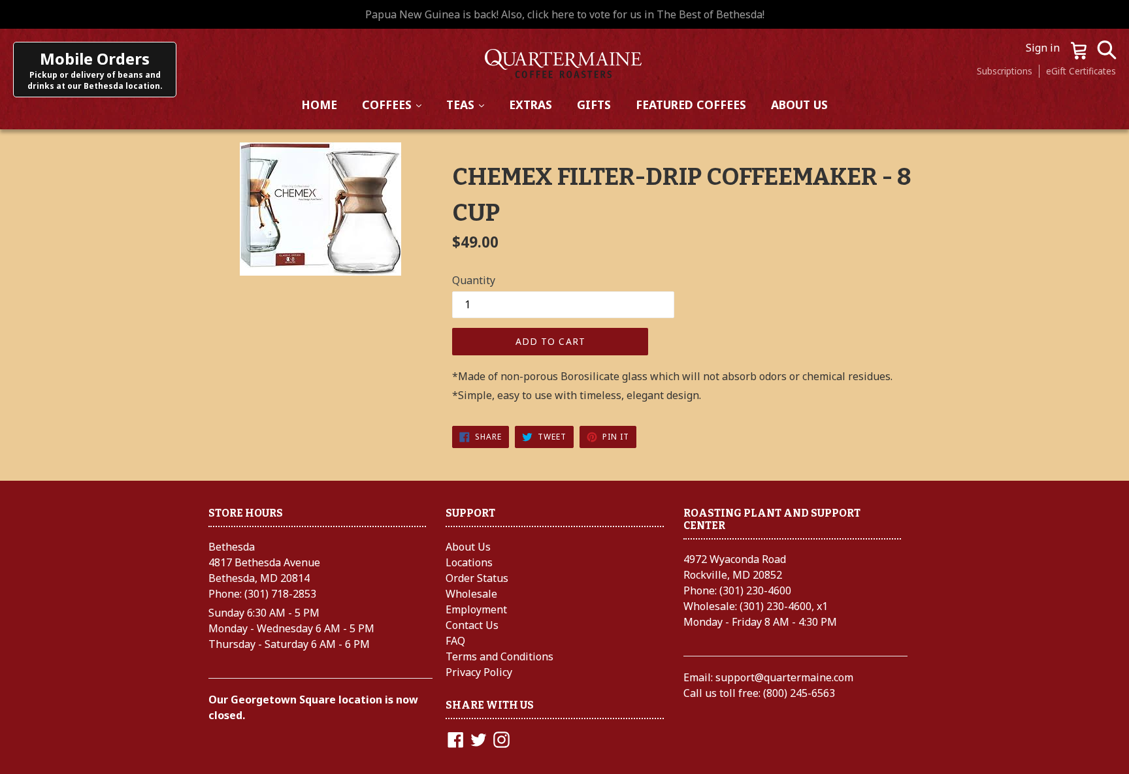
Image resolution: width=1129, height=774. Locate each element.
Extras (530, 104)
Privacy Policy (479, 672)
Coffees (397, 104)
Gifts (594, 104)
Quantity (473, 280)
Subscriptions (1004, 71)
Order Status (477, 578)
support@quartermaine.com (784, 677)
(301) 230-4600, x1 (784, 606)
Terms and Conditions (499, 656)
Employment (476, 609)
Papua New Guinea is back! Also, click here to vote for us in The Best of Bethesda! (564, 14)
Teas (470, 104)
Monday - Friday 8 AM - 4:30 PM (760, 622)
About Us (799, 104)
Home (319, 104)
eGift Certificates (1081, 71)
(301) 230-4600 (755, 590)
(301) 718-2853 (280, 594)
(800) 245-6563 (799, 693)
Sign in (1044, 47)
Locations (469, 562)
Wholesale (471, 594)
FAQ (455, 641)
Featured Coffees (691, 104)
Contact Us (472, 625)
